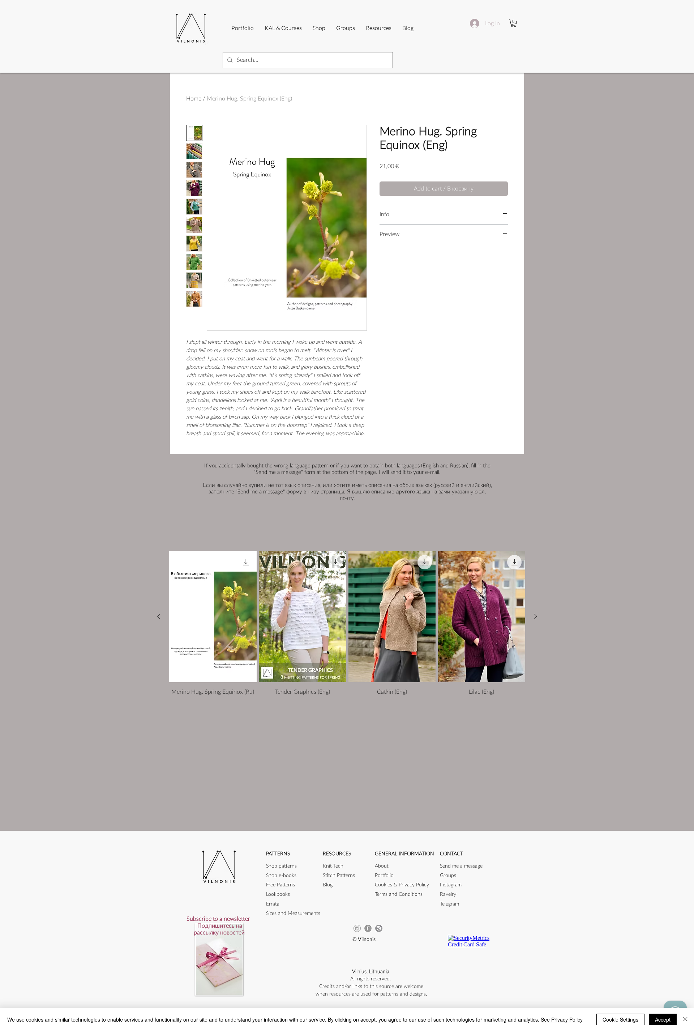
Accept (663, 1019)
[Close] (685, 1019)
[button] (378, 27)
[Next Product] (535, 616)
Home (193, 99)
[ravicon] (368, 928)
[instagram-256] (357, 928)
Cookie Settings (620, 1019)
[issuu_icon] (378, 928)
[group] (347, 624)
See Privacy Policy (562, 1019)
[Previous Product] (158, 616)
